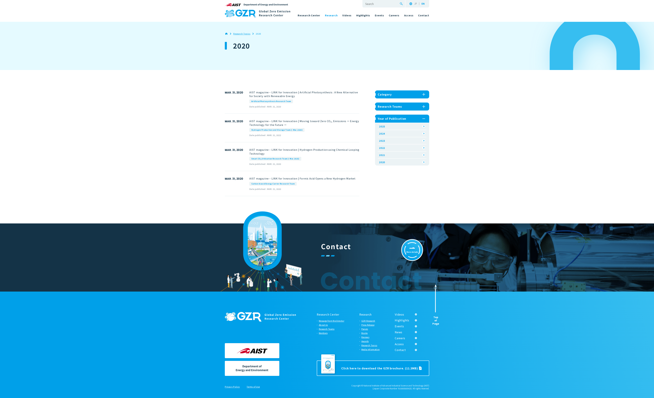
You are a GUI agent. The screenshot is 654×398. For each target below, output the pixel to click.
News (398, 332)
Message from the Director (331, 320)
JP (415, 3)
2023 (382, 140)
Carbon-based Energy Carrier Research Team (273, 183)
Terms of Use (253, 387)
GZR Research (368, 320)
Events (399, 326)
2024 (382, 133)
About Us (323, 324)
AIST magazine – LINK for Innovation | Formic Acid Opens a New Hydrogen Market (302, 178)
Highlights (402, 320)
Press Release (367, 324)
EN (423, 3)
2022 (382, 148)
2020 (382, 162)
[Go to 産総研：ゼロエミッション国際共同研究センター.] (228, 34)
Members (323, 333)
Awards (365, 341)
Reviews (365, 337)
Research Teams (326, 328)
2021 (382, 155)
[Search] (401, 3)
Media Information (370, 349)
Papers (364, 328)
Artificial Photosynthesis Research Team (271, 101)
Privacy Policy (232, 387)
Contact (400, 350)
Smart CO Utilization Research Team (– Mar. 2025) (275, 158)
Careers (400, 338)
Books (364, 333)
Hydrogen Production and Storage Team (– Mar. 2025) (276, 130)
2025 (382, 126)
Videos (399, 314)
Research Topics (369, 345)
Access (399, 344)
